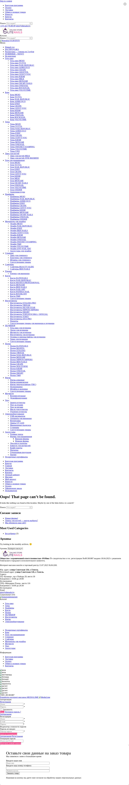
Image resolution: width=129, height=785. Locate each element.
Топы (7, 122)
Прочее (13, 455)
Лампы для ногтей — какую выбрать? (21, 520)
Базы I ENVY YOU (18, 108)
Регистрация (5, 702)
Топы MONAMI (17, 142)
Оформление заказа (13, 488)
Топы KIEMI (15, 140)
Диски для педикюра (19, 330)
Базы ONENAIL (17, 115)
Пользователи (11, 491)
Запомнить (7, 710)
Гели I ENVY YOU (18, 174)
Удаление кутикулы (18, 412)
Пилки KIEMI (16, 369)
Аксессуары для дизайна (20, 251)
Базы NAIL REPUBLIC (20, 99)
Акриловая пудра (17, 192)
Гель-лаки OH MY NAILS (21, 83)
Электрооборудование (14, 414)
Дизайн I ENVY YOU (19, 233)
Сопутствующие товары (20, 262)
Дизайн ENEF (16, 228)
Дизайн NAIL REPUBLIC (21, 226)
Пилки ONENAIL (18, 371)
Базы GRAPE (16, 106)
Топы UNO (15, 151)
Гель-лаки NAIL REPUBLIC (22, 65)
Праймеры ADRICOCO (20, 201)
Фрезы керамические (19, 382)
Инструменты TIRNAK (20, 305)
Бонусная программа (14, 5)
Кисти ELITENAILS (19, 278)
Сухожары (14, 427)
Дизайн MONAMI (18, 237)
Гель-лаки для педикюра (20, 328)
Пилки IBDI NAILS (18, 362)
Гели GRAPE (15, 172)
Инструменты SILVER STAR (22, 307)
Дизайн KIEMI (16, 235)
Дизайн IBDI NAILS (19, 230)
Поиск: (3, 23)
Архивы (3, 548)
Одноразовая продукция (20, 452)
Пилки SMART (16, 373)
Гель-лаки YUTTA (18, 63)
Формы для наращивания (21, 436)
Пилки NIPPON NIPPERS (21, 359)
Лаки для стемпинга (18, 255)
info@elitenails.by (23, 26)
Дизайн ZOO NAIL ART (20, 249)
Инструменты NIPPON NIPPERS (24, 310)
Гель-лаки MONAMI (19, 81)
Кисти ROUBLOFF (18, 294)
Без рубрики (10, 533)
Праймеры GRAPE (18, 206)
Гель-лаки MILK (17, 79)
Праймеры (9, 194)
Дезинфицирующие (18, 398)
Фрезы (8, 378)
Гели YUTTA (16, 165)
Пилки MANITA (17, 348)
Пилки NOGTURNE (19, 366)
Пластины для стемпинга (21, 258)
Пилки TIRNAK (17, 353)
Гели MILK (15, 178)
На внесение (10, 56)
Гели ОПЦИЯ (16, 190)
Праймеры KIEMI (17, 210)
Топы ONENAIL (17, 144)
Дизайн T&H (15, 244)
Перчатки (14, 450)
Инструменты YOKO (19, 316)
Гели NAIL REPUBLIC (20, 167)
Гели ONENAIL (17, 185)
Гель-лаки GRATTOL (19, 72)
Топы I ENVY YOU (18, 138)
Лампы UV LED (17, 423)
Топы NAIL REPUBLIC (20, 129)
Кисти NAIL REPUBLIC (20, 280)
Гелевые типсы (16, 434)
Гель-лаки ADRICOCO (20, 67)
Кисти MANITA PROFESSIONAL (25, 282)
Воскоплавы (15, 421)
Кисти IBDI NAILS (18, 287)
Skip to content (6, 1)
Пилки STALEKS (17, 350)
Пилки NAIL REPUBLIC (21, 355)
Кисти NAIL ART (17, 289)
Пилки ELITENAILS (19, 346)
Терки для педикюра (19, 339)
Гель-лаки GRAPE (18, 70)
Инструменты (11, 301)
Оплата (8, 8)
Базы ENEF (15, 104)
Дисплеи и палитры (18, 443)
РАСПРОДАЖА (12, 49)
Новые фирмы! (11, 518)
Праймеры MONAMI (19, 212)
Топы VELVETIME (18, 149)
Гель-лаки (9, 58)
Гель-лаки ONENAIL (19, 86)
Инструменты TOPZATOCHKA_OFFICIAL (29, 314)
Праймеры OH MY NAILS (21, 215)
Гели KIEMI (15, 176)
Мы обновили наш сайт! (15, 523)
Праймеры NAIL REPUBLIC (22, 199)
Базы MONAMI (16, 113)
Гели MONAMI (16, 181)
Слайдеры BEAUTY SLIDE (22, 267)
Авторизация (5, 714)
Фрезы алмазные (17, 380)
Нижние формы (22, 441)
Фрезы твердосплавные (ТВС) (23, 384)
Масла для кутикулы (19, 409)
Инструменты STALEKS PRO (23, 303)
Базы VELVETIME (18, 119)
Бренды (8, 17)
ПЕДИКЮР (10, 326)
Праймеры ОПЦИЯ (18, 219)
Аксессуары (10, 432)
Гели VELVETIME (18, 187)
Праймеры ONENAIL (19, 217)
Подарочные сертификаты (16, 457)
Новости (8, 14)
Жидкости (9, 393)
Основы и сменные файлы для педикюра (27, 337)
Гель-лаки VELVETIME (20, 90)
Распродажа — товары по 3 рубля (19, 52)
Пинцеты (14, 321)
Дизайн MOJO (16, 224)
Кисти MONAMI (17, 285)
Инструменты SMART (19, 312)
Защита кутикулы (17, 402)
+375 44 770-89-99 (7, 26)
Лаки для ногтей (12, 153)
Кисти (7, 276)
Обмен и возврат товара (15, 12)
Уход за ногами (16, 407)
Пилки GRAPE (16, 364)
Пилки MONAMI (17, 357)
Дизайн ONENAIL (18, 239)
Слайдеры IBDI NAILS (20, 269)
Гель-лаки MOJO (17, 61)
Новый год (9, 47)
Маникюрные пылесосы (20, 425)
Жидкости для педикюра (20, 332)
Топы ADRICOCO (18, 131)
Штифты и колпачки (19, 389)
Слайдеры (9, 264)
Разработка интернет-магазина (19, 697)
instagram (13, 597)
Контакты (9, 19)
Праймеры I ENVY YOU (20, 208)
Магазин (8, 477)
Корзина (8, 472)
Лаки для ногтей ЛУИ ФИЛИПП (24, 158)
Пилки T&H (15, 375)
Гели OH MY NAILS (19, 183)
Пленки (8, 271)
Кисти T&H (15, 296)
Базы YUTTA (16, 97)
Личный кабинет (12, 475)
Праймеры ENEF (17, 203)
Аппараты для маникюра (21, 418)
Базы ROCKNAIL (17, 117)
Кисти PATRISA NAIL (19, 292)
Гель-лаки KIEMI (17, 76)
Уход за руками (16, 405)
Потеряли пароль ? (13, 712)
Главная (8, 466)
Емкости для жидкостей (20, 446)
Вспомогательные (18, 396)
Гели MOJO (15, 163)
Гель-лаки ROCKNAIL (20, 88)
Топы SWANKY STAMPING (22, 147)
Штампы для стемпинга (20, 260)
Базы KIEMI (15, 110)
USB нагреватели (17, 416)
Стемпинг (9, 253)
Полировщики (16, 387)
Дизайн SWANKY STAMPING (23, 242)
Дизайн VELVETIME (19, 246)
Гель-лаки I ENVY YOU (20, 74)
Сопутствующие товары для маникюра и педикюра (32, 323)
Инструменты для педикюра (22, 335)
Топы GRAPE (16, 135)
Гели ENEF (15, 169)
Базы (7, 92)
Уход (7, 400)
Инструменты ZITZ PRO (20, 319)
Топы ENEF (15, 133)
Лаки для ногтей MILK (20, 156)
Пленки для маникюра (19, 273)
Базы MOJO (15, 95)
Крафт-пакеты (16, 448)
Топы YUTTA (16, 126)
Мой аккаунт (10, 479)
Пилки (8, 344)
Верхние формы (22, 439)
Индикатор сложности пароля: (13, 727)
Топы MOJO (15, 124)
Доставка (9, 10)
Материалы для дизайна (15, 221)
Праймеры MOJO (17, 196)
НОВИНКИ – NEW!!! (14, 54)
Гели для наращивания (15, 160)
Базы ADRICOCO (18, 101)
